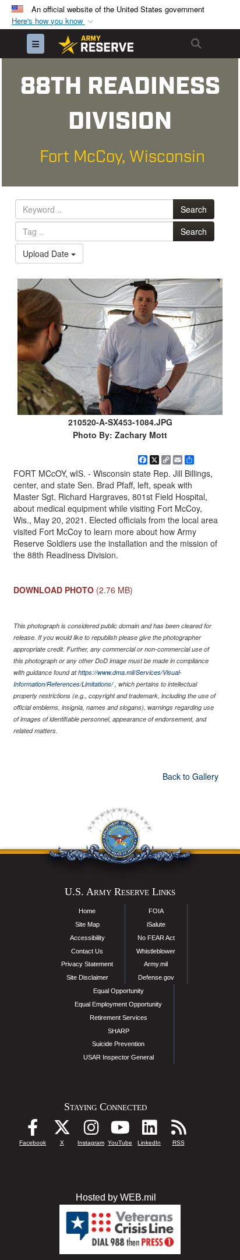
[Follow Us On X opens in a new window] (61, 1130)
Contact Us (87, 951)
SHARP (118, 1030)
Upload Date (47, 253)
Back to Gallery (190, 776)
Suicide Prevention (118, 1043)
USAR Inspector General (118, 1057)
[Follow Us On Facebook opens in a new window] (32, 1130)
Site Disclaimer (87, 977)
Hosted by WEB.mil (116, 1197)
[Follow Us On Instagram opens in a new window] (90, 1130)
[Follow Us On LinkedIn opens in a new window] (149, 1130)
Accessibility (87, 937)
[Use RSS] (178, 1130)
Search (194, 209)
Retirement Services (118, 1017)
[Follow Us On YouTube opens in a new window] (120, 1130)
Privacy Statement (87, 963)
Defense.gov (156, 977)
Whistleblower (155, 951)
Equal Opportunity (118, 990)
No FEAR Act (156, 937)
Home (87, 910)
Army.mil (156, 963)
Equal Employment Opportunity (118, 1004)
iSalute (156, 924)
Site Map (87, 924)
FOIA (156, 910)
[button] (54, 21)
